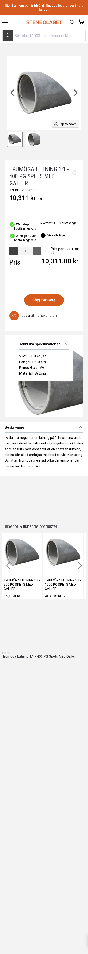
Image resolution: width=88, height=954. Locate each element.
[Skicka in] (8, 35)
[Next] (75, 93)
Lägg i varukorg (44, 300)
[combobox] (44, 35)
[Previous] (13, 93)
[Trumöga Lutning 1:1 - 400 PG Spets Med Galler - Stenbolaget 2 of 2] (32, 139)
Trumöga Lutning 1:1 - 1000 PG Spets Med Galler (63, 584)
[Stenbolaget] (44, 22)
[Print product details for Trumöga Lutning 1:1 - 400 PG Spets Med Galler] (74, 172)
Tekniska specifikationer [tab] (44, 344)
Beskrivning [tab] (44, 427)
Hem (6, 653)
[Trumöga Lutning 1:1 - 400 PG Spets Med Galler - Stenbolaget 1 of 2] (14, 139)
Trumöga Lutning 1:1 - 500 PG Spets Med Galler (22, 584)
